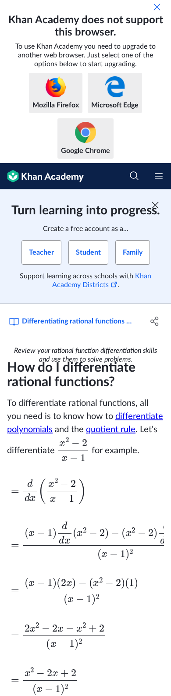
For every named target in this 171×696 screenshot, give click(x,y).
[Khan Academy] (42, 176)
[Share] (154, 321)
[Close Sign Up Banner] (155, 205)
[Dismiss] (157, 7)
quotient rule (110, 429)
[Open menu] (158, 176)
